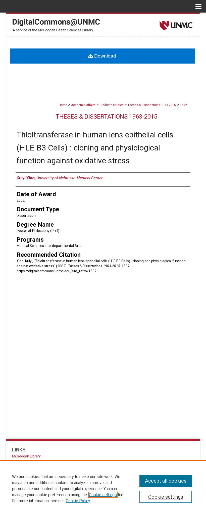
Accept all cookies (165, 481)
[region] (103, 488)
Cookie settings (103, 494)
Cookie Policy (78, 500)
